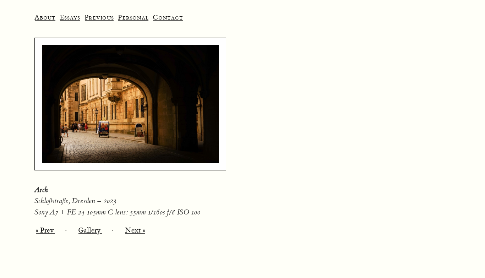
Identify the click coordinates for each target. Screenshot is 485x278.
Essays (70, 17)
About (45, 17)
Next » (135, 230)
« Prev (45, 230)
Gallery (90, 230)
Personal (133, 17)
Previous (99, 17)
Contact (168, 17)
